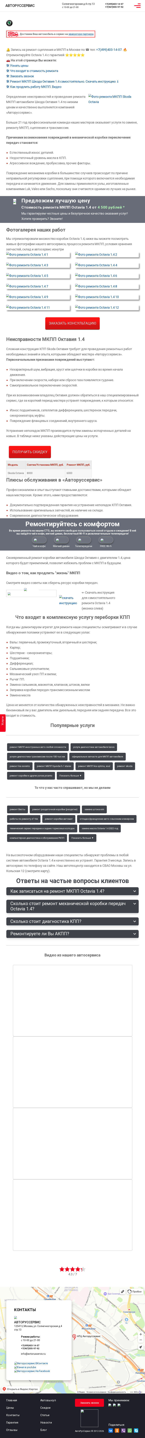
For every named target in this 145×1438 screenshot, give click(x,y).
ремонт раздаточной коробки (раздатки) (54, 809)
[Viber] (123, 1430)
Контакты (13, 1415)
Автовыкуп (48, 1400)
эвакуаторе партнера (81, 34)
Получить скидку (29, 452)
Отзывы (12, 1430)
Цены (10, 1407)
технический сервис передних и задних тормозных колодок (42, 828)
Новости (46, 1422)
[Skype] (136, 1430)
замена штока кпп (94, 809)
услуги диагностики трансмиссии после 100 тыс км (37, 756)
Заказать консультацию (72, 323)
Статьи (45, 1415)
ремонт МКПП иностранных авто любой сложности (38, 747)
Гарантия (12, 1422)
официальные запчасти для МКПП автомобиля (97, 756)
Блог (43, 1430)
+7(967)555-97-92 (114, 7)
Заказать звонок (89, 1402)
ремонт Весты (17, 809)
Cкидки (45, 1407)
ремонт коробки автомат (59, 819)
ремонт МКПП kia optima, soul (94, 766)
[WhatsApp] (129, 5)
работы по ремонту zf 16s (24, 819)
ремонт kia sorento (20, 766)
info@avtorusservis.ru (33, 1353)
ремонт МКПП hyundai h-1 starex (54, 766)
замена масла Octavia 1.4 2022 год (100, 828)
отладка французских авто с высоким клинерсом (107, 819)
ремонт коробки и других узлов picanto (31, 775)
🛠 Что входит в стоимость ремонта (32, 71)
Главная (11, 1400)
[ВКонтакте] (110, 1430)
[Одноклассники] (117, 1430)
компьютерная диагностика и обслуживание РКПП (37, 838)
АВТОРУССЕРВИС (20, 5)
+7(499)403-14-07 (114, 4)
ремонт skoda (124, 766)
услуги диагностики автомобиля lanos (93, 747)
